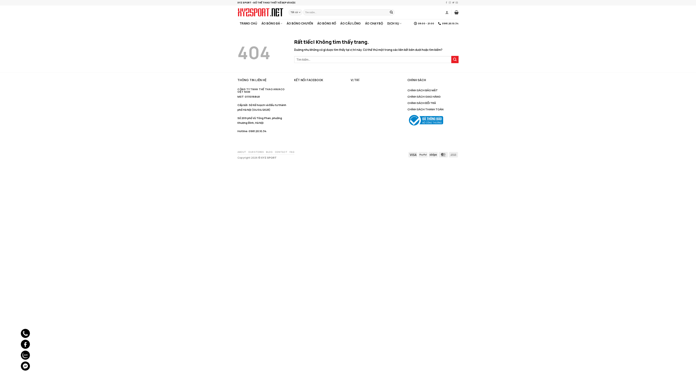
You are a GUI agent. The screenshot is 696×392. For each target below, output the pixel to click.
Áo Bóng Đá (271, 23)
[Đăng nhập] (447, 12)
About (241, 152)
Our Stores (256, 152)
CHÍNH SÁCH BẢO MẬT (422, 90)
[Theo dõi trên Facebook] (446, 2)
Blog (269, 152)
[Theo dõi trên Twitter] (453, 2)
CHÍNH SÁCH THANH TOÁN (425, 109)
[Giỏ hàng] (456, 12)
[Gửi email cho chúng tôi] (457, 2)
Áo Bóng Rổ (326, 23)
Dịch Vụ (393, 23)
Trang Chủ (248, 23)
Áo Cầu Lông (350, 23)
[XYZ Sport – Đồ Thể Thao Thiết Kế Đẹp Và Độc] (260, 12)
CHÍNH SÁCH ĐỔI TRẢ (421, 103)
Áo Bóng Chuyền (300, 23)
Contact (281, 152)
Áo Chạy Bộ (374, 23)
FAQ (292, 152)
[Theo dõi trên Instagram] (450, 2)
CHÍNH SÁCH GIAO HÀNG (424, 97)
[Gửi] (391, 12)
